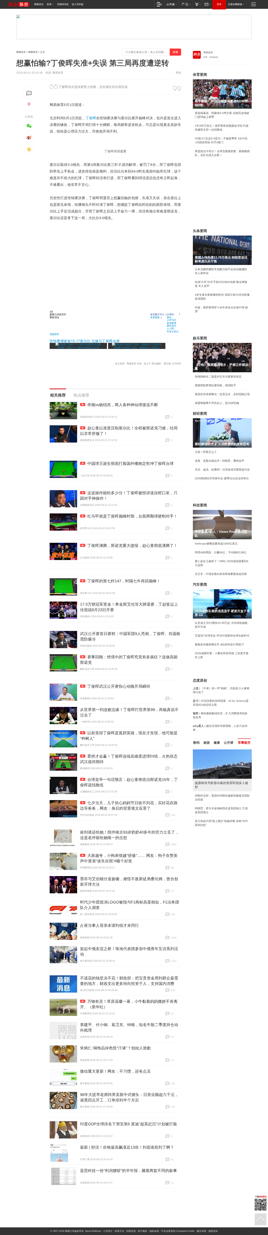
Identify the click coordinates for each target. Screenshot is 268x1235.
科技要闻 (200, 505)
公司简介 (108, 1231)
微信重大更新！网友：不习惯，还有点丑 (115, 1071)
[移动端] (159, 4)
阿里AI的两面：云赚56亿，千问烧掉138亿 (220, 552)
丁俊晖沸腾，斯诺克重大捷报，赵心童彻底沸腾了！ (132, 545)
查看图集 (155, 317)
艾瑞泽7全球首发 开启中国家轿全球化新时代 (222, 635)
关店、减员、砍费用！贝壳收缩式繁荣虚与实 (222, 469)
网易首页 (39, 4)
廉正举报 (201, 1231)
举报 (178, 72)
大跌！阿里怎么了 (206, 452)
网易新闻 (208, 52)
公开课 (228, 742)
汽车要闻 (200, 584)
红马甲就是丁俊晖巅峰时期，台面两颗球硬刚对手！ (132, 516)
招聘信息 (131, 1231)
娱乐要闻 (200, 338)
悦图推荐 (54, 334)
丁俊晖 (91, 118)
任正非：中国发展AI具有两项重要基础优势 (221, 573)
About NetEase (93, 1231)
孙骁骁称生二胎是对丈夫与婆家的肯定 (218, 376)
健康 (217, 742)
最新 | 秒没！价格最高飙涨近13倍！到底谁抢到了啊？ (127, 1147)
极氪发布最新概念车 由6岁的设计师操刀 (219, 644)
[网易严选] (185, 4)
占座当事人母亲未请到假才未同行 (109, 925)
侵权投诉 (213, 1231)
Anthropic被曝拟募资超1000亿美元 (216, 543)
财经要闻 (200, 414)
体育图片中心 (157, 314)
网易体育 (33, 52)
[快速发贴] (29, 93)
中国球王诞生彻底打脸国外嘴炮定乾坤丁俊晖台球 (130, 463)
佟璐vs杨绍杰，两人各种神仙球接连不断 (122, 405)
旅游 (206, 742)
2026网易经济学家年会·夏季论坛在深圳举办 (222, 478)
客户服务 (142, 1231)
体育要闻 (200, 75)
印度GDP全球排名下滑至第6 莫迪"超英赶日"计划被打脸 (128, 1124)
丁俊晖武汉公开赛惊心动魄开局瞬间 (118, 686)
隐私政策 (154, 1231)
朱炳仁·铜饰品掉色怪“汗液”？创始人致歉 (115, 1048)
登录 (219, 4)
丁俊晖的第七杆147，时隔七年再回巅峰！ (123, 581)
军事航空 (244, 742)
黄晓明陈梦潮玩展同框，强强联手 (215, 385)
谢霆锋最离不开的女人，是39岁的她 (217, 403)
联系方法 (119, 1231)
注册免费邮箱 (235, 4)
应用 (49, 4)
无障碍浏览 (63, 4)
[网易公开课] (172, 4)
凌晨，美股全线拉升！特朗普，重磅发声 (219, 460)
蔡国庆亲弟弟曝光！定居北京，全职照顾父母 (222, 394)
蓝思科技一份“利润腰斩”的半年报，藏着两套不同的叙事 (128, 1170)
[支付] (197, 4)
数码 (196, 742)
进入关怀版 (77, 4)
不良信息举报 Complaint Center (178, 1231)
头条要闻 (200, 231)
